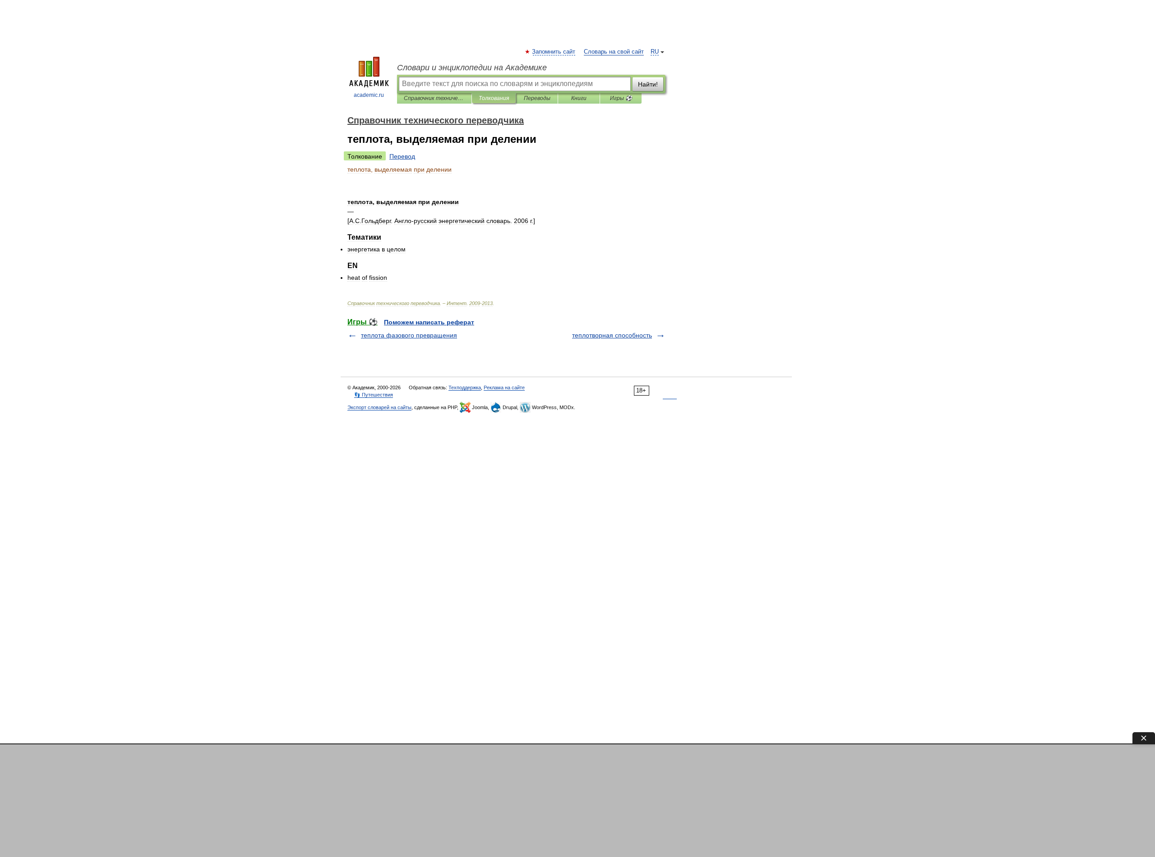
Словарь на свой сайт (614, 52)
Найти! (648, 84)
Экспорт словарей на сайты (379, 407)
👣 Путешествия (373, 394)
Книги (579, 98)
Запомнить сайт (554, 52)
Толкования (494, 98)
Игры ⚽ (621, 98)
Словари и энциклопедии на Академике (472, 67)
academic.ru (369, 95)
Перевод (402, 156)
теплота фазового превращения (409, 335)
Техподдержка (464, 387)
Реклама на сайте (504, 387)
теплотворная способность (612, 335)
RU (655, 52)
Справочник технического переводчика (434, 98)
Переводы (537, 98)
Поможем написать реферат (429, 322)
